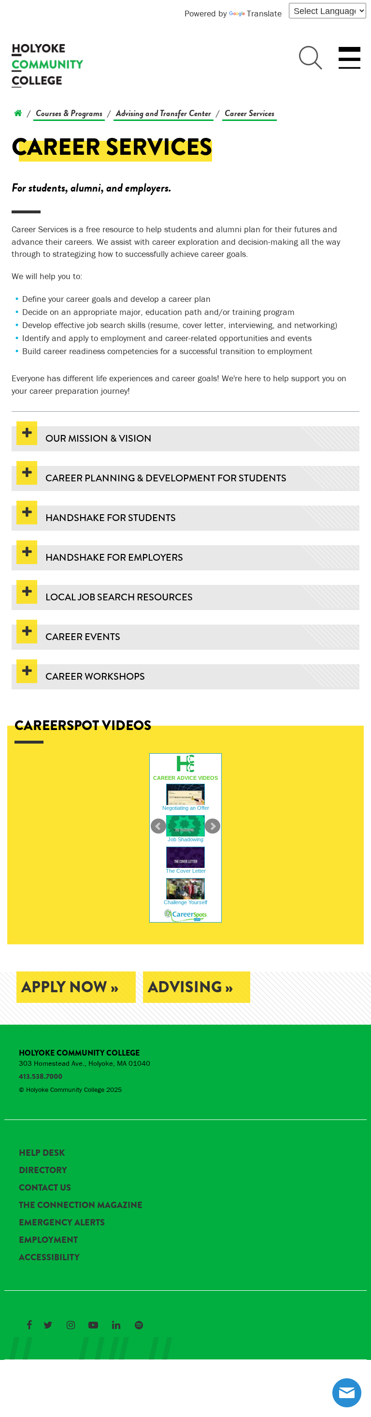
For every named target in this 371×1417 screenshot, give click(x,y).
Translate (264, 13)
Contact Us (45, 1187)
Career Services (249, 112)
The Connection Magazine (81, 1205)
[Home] (18, 112)
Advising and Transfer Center (163, 112)
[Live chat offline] (346, 1392)
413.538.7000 (40, 1076)
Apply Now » (69, 987)
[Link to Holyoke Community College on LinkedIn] (116, 1325)
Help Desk (42, 1153)
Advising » (190, 987)
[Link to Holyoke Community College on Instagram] (70, 1325)
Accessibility (49, 1257)
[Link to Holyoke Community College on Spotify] (138, 1325)
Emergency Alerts (62, 1222)
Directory (43, 1170)
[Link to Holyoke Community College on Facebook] (29, 1325)
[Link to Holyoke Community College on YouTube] (93, 1325)
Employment (48, 1240)
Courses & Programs (69, 112)
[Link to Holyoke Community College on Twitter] (48, 1325)
